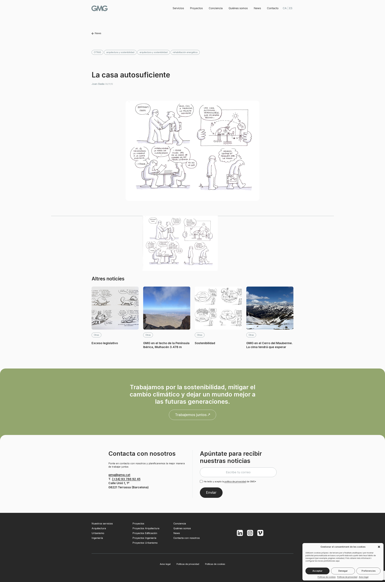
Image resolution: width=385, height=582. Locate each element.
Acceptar (317, 570)
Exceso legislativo (105, 343)
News (257, 8)
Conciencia (216, 8)
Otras (97, 52)
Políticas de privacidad (347, 577)
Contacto (273, 8)
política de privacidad (235, 481)
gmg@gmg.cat (119, 475)
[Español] (290, 8)
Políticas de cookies (327, 577)
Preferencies (369, 570)
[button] (378, 546)
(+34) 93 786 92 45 (126, 479)
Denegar (343, 570)
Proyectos (196, 8)
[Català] (285, 8)
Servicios (178, 8)
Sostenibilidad (205, 343)
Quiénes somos (238, 8)
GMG (99, 8)
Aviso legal (363, 577)
